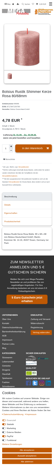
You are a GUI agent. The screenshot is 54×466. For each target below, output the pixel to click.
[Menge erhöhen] (11, 146)
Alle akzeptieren (27, 450)
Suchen (27, 4)
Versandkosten (23, 167)
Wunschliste (10, 159)
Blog (8, 4)
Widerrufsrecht (37, 323)
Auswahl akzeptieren (27, 456)
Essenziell (11, 420)
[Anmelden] (13, 4)
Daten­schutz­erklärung (13, 414)
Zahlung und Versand (40, 319)
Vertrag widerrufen (41, 332)
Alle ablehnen (27, 461)
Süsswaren (7, 357)
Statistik (10, 424)
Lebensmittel (8, 361)
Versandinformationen (9, 176)
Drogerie (6, 370)
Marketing (11, 428)
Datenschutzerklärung (12, 327)
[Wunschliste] (33, 4)
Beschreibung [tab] (10, 196)
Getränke (6, 366)
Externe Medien (14, 432)
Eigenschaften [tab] (10, 213)
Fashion (6, 382)
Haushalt (6, 374)
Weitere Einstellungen (12, 444)
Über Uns (6, 319)
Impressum (7, 340)
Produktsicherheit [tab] (12, 221)
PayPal (10, 436)
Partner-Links (8, 344)
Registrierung (37, 327)
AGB (4, 336)
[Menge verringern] (11, 150)
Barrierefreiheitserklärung (13, 331)
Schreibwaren (8, 386)
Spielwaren (7, 378)
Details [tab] (7, 205)
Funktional (11, 440)
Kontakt (5, 323)
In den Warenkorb (32, 148)
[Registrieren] (18, 4)
